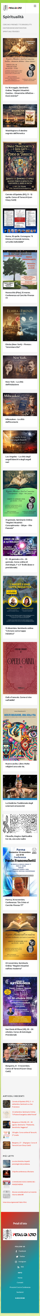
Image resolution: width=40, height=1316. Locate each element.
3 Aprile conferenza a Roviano (23, 1171)
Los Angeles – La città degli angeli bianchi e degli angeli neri (18, 459)
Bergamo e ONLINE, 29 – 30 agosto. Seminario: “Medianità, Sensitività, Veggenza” (23, 1124)
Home (20, 1278)
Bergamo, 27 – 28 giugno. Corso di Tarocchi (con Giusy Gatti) (24, 1144)
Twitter (22, 1256)
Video (17, 31)
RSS (22, 1267)
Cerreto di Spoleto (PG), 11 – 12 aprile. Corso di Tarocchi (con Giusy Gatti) (18, 197)
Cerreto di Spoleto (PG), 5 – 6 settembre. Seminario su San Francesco (22, 1104)
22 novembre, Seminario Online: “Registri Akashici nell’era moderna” (17, 966)
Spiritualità (8, 31)
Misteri (23, 28)
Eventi (17, 28)
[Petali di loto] (12, 10)
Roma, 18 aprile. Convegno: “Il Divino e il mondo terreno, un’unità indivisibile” (19, 239)
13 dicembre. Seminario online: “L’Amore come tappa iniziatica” (19, 631)
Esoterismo (8, 28)
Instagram (22, 1261)
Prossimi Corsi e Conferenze (20, 1287)
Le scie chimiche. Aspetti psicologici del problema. (21, 1162)
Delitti (28, 25)
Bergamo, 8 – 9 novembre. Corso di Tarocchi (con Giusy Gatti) (18, 1069)
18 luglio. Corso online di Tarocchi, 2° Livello (24, 1133)
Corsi (22, 25)
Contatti (20, 1282)
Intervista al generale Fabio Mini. (15, 1202)
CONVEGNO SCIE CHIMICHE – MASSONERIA (24, 1183)
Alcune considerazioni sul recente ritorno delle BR (24, 1193)
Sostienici (20, 1292)
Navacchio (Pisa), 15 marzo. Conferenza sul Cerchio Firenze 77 (19, 295)
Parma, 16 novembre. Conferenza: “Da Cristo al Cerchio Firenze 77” (16, 902)
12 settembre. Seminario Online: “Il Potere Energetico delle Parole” (24, 1113)
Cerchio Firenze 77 (11, 25)
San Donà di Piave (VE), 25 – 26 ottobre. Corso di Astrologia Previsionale (19, 1032)
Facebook (22, 1251)
